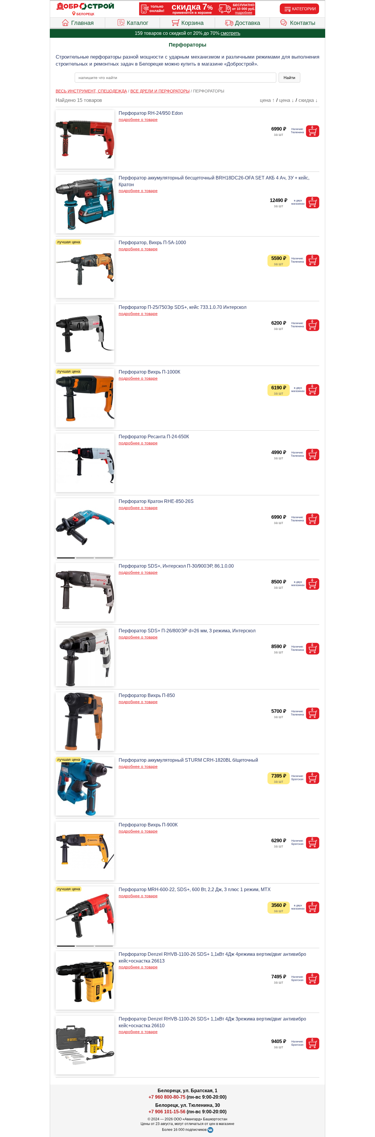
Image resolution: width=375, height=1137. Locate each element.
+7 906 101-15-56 (167, 1111)
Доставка (247, 23)
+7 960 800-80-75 (167, 1097)
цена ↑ (267, 100)
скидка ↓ (308, 100)
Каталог (137, 23)
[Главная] (85, 6)
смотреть (230, 33)
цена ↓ (286, 100)
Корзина (192, 23)
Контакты (302, 23)
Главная (82, 23)
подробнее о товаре (138, 119)
